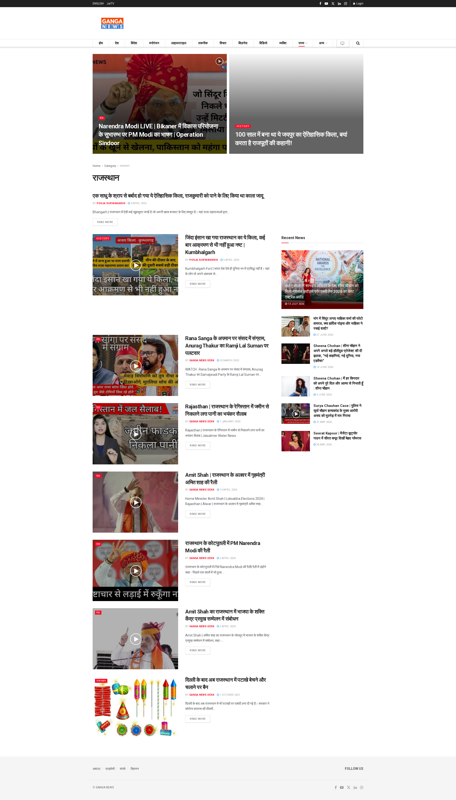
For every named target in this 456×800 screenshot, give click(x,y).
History (243, 126)
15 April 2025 (246, 152)
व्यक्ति (282, 43)
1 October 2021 (229, 694)
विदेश (134, 43)
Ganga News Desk (201, 360)
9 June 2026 (324, 394)
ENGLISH (98, 3)
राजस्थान (124, 166)
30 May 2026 (324, 444)
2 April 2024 (227, 558)
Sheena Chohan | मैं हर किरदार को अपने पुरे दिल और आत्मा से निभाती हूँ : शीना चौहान (338, 383)
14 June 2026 (324, 367)
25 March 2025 (229, 360)
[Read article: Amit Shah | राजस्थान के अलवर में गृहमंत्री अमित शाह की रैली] (135, 502)
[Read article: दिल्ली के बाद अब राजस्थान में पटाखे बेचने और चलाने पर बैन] (135, 706)
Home (96, 166)
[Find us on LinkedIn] (339, 3)
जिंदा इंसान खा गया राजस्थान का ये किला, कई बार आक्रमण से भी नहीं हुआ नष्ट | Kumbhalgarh (225, 245)
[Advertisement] (276, 22)
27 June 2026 (324, 334)
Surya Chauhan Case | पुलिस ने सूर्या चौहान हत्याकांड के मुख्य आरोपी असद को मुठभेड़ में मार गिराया (337, 411)
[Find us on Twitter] (333, 3)
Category (110, 166)
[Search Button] (358, 43)
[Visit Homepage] (112, 23)
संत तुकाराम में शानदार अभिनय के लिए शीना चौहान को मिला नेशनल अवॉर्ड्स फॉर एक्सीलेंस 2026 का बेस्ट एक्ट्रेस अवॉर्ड (322, 291)
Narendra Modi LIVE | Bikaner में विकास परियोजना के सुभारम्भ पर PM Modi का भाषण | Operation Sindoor (158, 134)
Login (359, 3)
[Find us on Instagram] (345, 3)
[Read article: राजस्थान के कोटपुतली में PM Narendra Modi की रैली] (135, 570)
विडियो (263, 43)
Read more (107, 222)
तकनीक (203, 43)
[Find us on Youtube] (326, 3)
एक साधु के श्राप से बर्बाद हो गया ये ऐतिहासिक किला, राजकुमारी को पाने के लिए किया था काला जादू (178, 196)
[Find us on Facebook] (320, 3)
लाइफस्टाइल (178, 43)
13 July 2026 (295, 303)
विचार (223, 43)
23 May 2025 (109, 152)
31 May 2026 (324, 422)
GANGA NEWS (105, 787)
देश (117, 43)
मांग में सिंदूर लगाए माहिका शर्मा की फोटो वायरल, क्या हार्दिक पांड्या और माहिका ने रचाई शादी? (338, 323)
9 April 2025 (138, 203)
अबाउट (96, 769)
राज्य (301, 43)
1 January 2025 (229, 421)
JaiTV (110, 3)
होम (101, 43)
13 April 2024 (228, 489)
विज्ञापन (135, 769)
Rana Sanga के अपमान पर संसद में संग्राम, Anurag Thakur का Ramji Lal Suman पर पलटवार (227, 345)
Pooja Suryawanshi (111, 203)
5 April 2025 (231, 259)
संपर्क (123, 769)
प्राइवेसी (110, 769)
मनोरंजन (154, 43)
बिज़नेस (242, 43)
